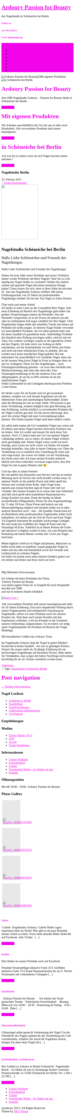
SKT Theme (21, 1111)
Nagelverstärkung (19, 707)
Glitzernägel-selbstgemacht (24, 710)
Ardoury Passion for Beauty (36, 7)
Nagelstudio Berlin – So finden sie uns (31, 769)
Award (13, 742)
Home (12, 50)
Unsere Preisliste (18, 759)
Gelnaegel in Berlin (20, 700)
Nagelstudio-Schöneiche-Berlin (29, 668)
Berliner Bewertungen (16, 686)
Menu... (5, 44)
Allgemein (7, 665)
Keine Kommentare (15, 182)
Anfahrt (13, 67)
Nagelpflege (16, 704)
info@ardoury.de (15, 37)
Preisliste (14, 60)
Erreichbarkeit (17, 57)
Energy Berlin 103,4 (20, 735)
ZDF (11, 738)
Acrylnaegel (16, 713)
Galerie (13, 63)
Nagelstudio (16, 54)
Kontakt (13, 772)
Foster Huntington (19, 745)
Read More (7, 107)
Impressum (15, 70)
